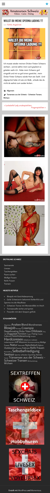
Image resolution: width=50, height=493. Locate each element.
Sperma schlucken (21, 355)
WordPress (22, 490)
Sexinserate (9, 265)
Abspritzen (7, 325)
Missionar (23, 342)
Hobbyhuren (27, 340)
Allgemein (10, 90)
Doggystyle (12, 333)
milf (16, 342)
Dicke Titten (25, 331)
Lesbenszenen (9, 342)
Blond (24, 324)
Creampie (28, 328)
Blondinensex (35, 324)
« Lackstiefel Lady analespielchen (18, 105)
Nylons (40, 345)
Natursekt (21, 345)
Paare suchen (9, 274)
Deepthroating (11, 331)
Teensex (39, 354)
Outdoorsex (10, 347)
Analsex (16, 324)
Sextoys (9, 354)
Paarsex (19, 348)
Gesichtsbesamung (21, 336)
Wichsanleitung (32, 361)
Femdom (22, 333)
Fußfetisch (8, 336)
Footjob (40, 334)
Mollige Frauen (10, 277)
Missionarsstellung (33, 342)
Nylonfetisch (31, 345)
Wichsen (6, 98)
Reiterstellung (8, 352)
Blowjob (10, 327)
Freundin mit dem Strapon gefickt (21, 311)
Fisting (34, 333)
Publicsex (26, 348)
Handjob (33, 336)
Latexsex (34, 340)
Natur (13, 345)
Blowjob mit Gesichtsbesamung (20, 296)
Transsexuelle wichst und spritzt (20, 308)
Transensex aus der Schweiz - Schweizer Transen (24, 94)
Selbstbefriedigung (25, 350)
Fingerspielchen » (38, 107)
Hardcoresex (13, 339)
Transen (7, 283)
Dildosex (36, 331)
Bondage (18, 328)
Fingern (29, 334)
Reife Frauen (9, 280)
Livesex (7, 268)
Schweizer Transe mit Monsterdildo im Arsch (25, 305)
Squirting (31, 354)
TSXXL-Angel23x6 (14, 24)
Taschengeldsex (10, 271)
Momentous (36, 490)
